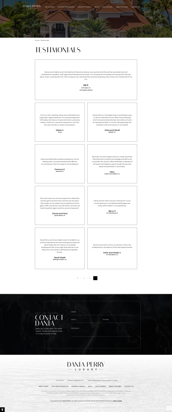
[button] (2, 409)
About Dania (49, 7)
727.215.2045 (74, 393)
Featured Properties (66, 7)
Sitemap (87, 401)
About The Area (122, 7)
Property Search (84, 7)
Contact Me (135, 7)
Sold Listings (107, 7)
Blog (97, 7)
